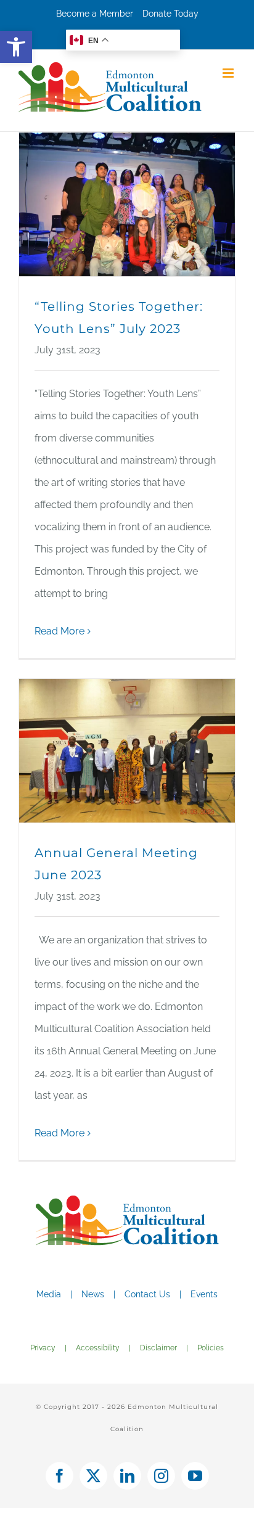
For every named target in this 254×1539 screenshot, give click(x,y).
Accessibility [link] (98, 1348)
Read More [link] (59, 631)
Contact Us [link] (147, 1294)
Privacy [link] (42, 1348)
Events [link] (204, 1294)
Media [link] (48, 1294)
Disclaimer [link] (158, 1348)
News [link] (92, 1294)
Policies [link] (210, 1348)
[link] (16, 47)
